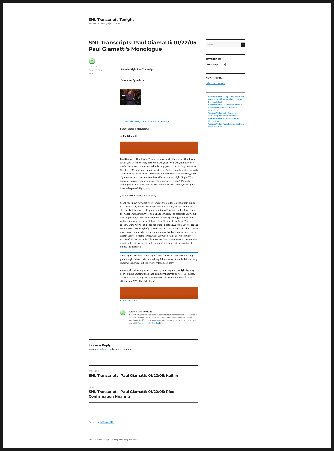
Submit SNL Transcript (215, 83)
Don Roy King (94, 66)
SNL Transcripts (128, 300)
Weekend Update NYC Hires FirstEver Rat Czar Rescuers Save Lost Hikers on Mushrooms (225, 107)
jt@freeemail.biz (107, 422)
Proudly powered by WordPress (125, 439)
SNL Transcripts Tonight (111, 19)
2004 (91, 74)
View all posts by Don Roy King (150, 323)
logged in (107, 349)
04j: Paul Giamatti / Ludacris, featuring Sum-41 (144, 121)
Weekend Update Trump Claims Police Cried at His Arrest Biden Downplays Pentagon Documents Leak (226, 99)
